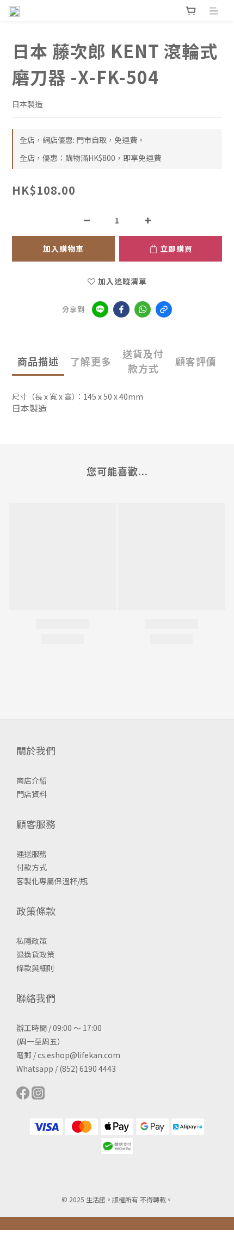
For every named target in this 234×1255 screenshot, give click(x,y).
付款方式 (31, 867)
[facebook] (121, 309)
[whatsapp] (142, 309)
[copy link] (164, 309)
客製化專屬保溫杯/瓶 (52, 880)
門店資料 (31, 793)
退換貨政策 (35, 954)
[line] (100, 309)
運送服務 (31, 853)
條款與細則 (35, 967)
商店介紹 (31, 780)
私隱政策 (31, 940)
